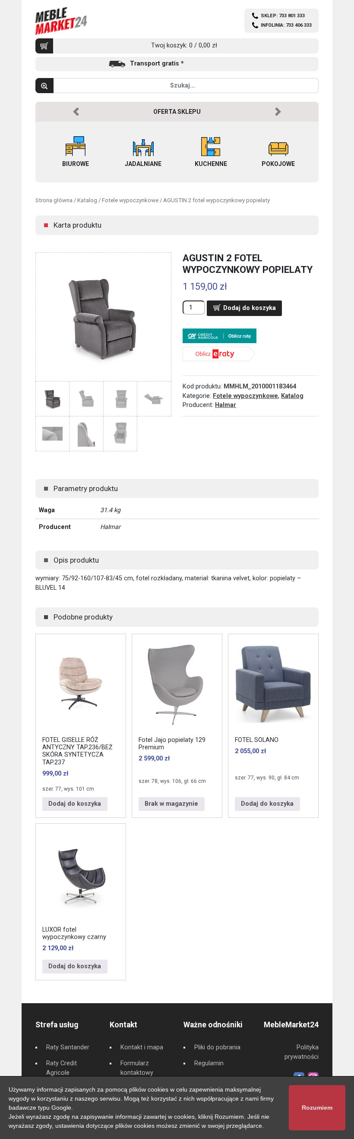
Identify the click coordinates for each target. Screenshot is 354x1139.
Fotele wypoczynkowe (130, 200)
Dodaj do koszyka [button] (74, 803)
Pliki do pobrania (217, 1047)
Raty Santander (67, 1047)
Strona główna (54, 200)
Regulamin (209, 1063)
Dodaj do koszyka (249, 308)
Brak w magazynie (171, 803)
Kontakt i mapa (141, 1047)
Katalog (87, 200)
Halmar (225, 405)
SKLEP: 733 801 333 (283, 16)
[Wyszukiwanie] (44, 85)
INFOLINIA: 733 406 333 (286, 25)
